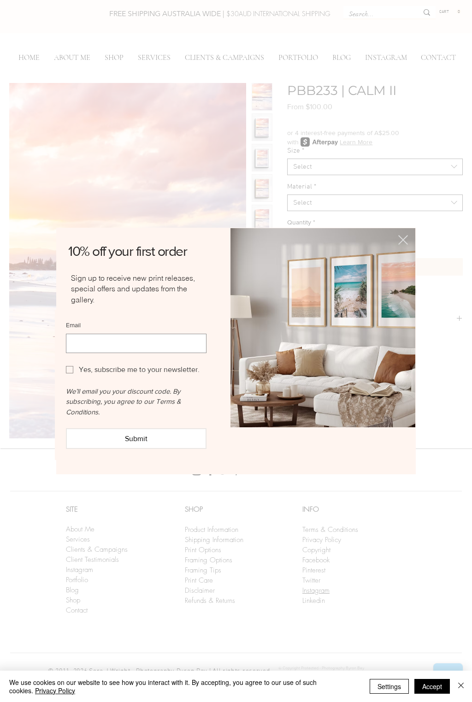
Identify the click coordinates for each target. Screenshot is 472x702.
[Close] (460, 686)
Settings (389, 686)
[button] (403, 240)
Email (73, 325)
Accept (432, 686)
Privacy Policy (55, 690)
